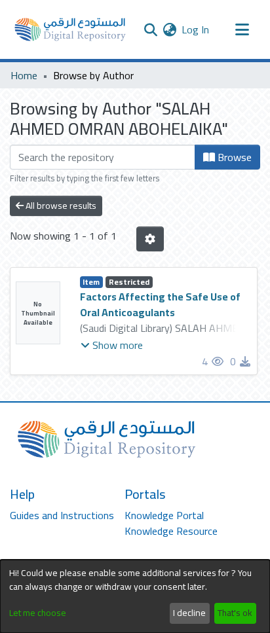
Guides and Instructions (62, 515)
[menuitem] (169, 29)
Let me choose (37, 613)
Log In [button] (196, 29)
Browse (233, 157)
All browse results (60, 205)
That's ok (235, 612)
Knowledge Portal (164, 515)
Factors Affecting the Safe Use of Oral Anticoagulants (160, 304)
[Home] (70, 29)
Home (23, 75)
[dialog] (135, 596)
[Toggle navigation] (241, 29)
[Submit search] (150, 29)
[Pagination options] (150, 238)
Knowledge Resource (171, 531)
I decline (189, 612)
